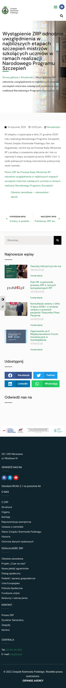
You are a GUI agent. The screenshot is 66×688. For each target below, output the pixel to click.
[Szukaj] (57, 240)
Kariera (6, 630)
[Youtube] (16, 477)
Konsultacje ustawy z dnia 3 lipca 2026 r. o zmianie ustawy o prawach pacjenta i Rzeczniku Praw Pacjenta (45, 309)
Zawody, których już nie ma (45, 266)
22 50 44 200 (14, 649)
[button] (55, 7)
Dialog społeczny (11, 573)
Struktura (7, 507)
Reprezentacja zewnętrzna (16, 521)
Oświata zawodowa (12, 558)
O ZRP (5, 502)
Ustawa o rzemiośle (12, 526)
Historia (6, 536)
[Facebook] (61, 7)
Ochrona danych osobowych (17, 541)
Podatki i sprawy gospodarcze (18, 578)
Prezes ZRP (8, 615)
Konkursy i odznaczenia (14, 598)
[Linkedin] (10, 477)
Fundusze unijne (11, 593)
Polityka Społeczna (12, 588)
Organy (6, 512)
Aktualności (27, 77)
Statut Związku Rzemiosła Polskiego (21, 531)
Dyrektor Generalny (13, 620)
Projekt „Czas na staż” (14, 563)
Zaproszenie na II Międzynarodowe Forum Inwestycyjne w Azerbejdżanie (44, 336)
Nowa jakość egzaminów (15, 568)
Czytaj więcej (36, 275)
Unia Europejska (11, 583)
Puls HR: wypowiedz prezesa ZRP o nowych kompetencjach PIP (43, 285)
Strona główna (10, 77)
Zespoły (6, 625)
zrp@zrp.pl (16, 654)
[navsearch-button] (61, 16)
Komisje (6, 517)
